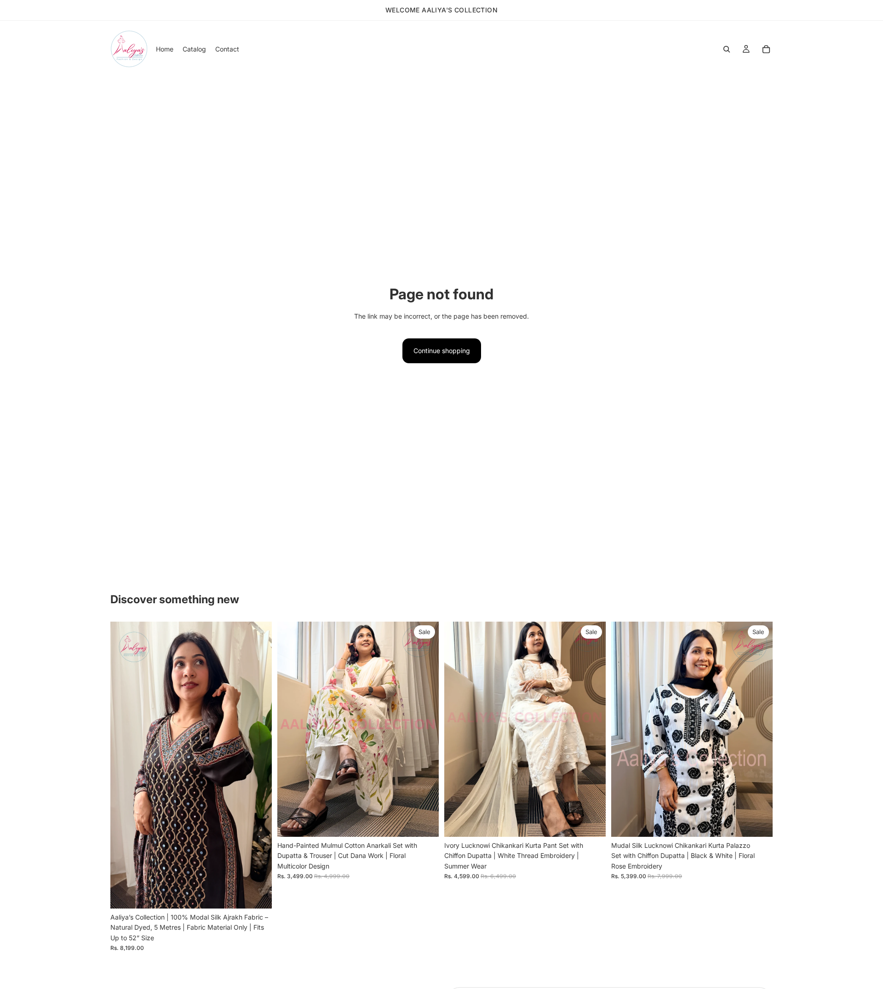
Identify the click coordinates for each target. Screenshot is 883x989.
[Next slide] (258, 765)
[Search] (727, 49)
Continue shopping (441, 350)
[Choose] (424, 822)
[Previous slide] (124, 765)
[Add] (257, 894)
